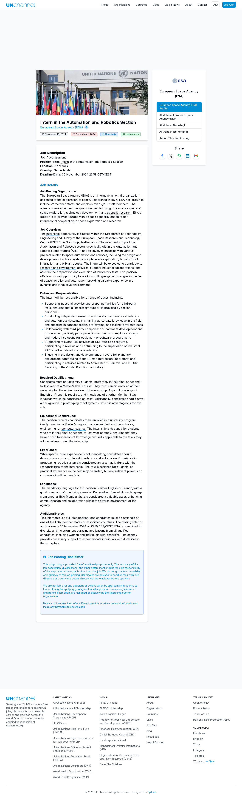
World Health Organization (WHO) (72, 771)
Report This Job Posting (174, 138)
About (188, 4)
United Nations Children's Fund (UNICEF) (71, 730)
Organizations (122, 4)
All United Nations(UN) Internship (72, 708)
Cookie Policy (201, 702)
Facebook (199, 733)
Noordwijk (110, 134)
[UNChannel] (20, 4)
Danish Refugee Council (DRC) (118, 734)
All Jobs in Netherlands (173, 131)
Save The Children (111, 764)
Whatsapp (199, 761)
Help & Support (155, 742)
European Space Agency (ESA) (61, 127)
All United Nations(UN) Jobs (69, 702)
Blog (149, 730)
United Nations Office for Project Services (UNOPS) (72, 749)
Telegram (198, 755)
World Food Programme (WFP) (71, 777)
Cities (156, 4)
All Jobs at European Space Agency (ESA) (176, 117)
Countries (141, 4)
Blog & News (172, 4)
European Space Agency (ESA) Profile (178, 106)
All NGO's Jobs (108, 702)
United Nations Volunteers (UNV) (72, 765)
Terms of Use (201, 713)
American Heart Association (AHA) (119, 728)
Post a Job (153, 736)
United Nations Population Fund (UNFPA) (71, 758)
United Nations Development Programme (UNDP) (69, 715)
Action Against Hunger (113, 713)
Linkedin (198, 738)
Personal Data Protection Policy (211, 719)
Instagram (198, 750)
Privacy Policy (201, 708)
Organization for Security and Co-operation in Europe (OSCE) (119, 757)
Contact (202, 4)
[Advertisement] (106, 38)
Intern (65, 161)
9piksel (152, 792)
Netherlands (132, 134)
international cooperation (57, 221)
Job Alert (229, 4)
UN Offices (59, 723)
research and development (58, 268)
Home (105, 4)
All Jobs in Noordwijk (172, 125)
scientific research (119, 212)
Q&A (215, 4)
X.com (197, 744)
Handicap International (113, 740)
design (131, 255)
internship (53, 234)
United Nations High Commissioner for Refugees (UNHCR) (73, 740)
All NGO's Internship (111, 708)
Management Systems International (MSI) (120, 747)
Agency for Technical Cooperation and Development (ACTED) (120, 721)
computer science (73, 428)
